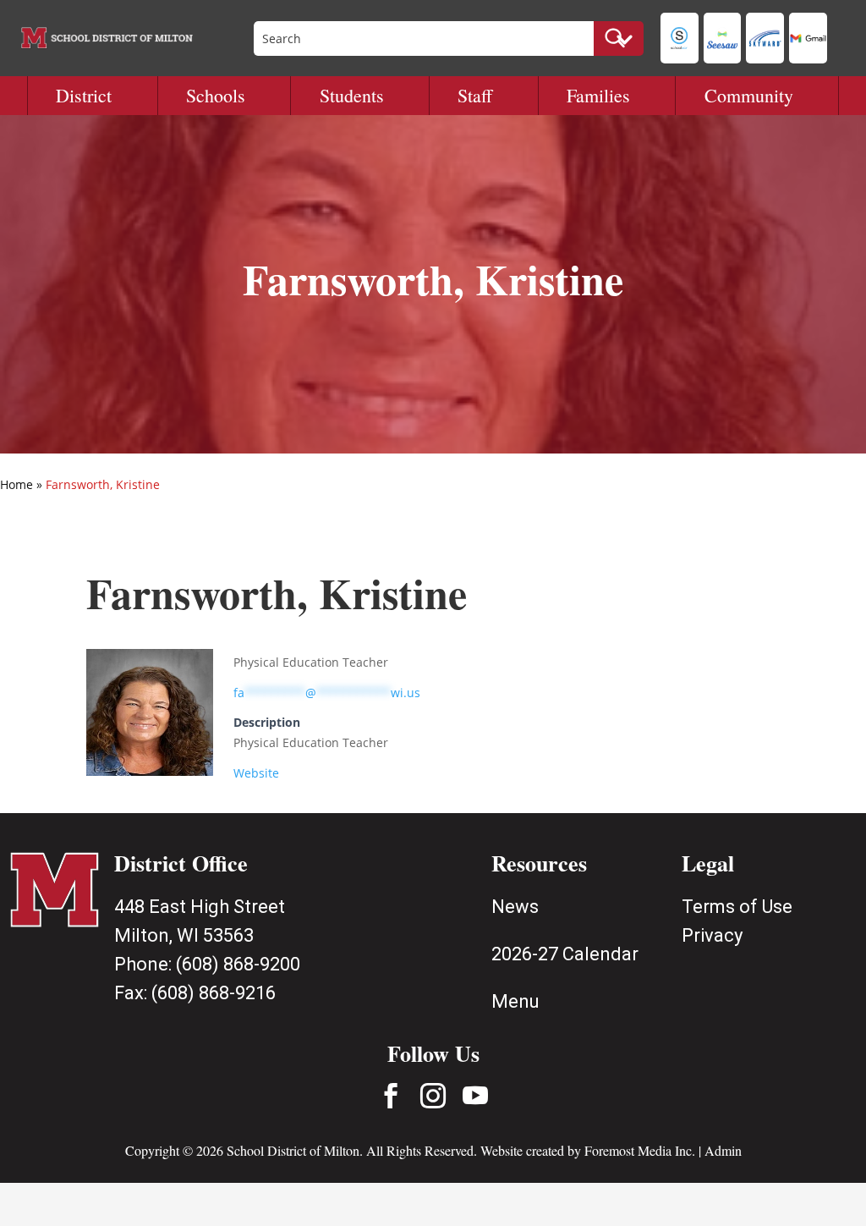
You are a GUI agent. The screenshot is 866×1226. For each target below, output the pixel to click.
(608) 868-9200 (238, 964)
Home (16, 484)
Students (352, 95)
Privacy (712, 935)
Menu (515, 1001)
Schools (215, 95)
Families (598, 95)
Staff (475, 95)
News (515, 906)
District (84, 95)
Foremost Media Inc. (639, 1150)
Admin (723, 1150)
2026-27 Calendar (565, 954)
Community (748, 95)
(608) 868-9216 (213, 992)
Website (256, 773)
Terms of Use (737, 906)
